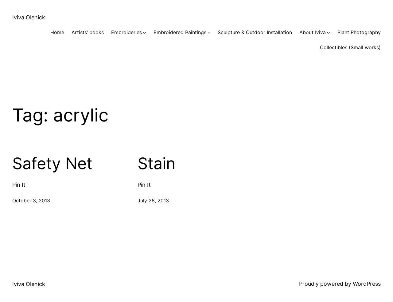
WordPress (367, 283)
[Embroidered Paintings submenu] (209, 32)
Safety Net (52, 163)
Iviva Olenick (28, 17)
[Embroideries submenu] (144, 32)
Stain (156, 163)
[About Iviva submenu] (328, 32)
